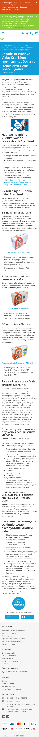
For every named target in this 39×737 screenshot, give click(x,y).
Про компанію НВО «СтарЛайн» (13, 630)
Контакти (5, 664)
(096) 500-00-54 (12, 698)
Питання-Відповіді (8, 686)
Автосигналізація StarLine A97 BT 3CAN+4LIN (19, 363)
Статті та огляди (8, 684)
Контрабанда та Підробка (11, 689)
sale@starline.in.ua (13, 701)
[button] (36, 34)
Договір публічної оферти (11, 641)
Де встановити (7, 658)
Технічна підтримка (9, 656)
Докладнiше (18, 28)
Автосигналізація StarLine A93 (19, 252)
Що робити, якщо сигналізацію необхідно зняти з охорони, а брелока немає (17, 182)
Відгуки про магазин (9, 644)
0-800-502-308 (11, 672)
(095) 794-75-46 (23, 698)
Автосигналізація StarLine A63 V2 (19, 309)
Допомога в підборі (9, 653)
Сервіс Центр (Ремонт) (10, 661)
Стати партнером (8, 636)
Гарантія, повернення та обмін (13, 639)
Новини (21, 9)
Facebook (28, 617)
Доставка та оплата (9, 633)
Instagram (14, 617)
